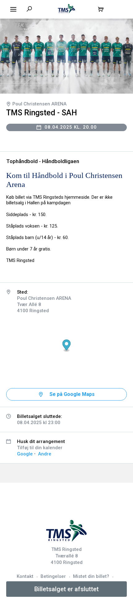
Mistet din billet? (91, 576)
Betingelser (53, 576)
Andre (44, 454)
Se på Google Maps (72, 394)
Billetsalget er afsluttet (66, 589)
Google (25, 454)
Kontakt (25, 576)
